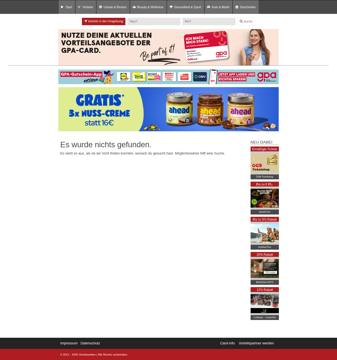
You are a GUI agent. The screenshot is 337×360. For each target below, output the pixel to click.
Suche (248, 21)
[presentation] (62, 109)
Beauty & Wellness (150, 7)
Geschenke (248, 7)
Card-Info (227, 343)
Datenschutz (90, 343)
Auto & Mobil (220, 7)
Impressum (69, 343)
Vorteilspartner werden (256, 343)
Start (69, 7)
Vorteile (87, 7)
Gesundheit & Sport (187, 7)
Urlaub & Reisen (115, 7)
